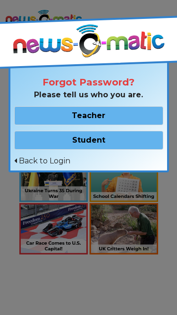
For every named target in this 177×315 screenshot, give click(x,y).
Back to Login (43, 160)
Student (88, 140)
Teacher (88, 115)
